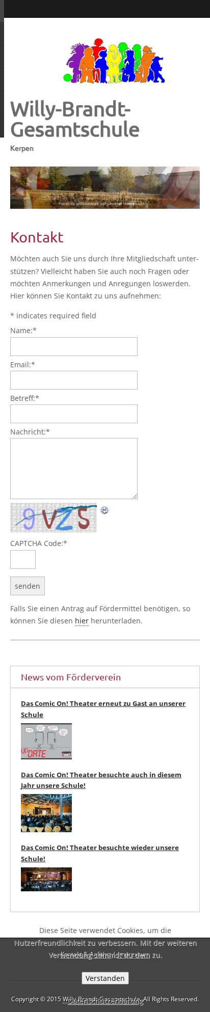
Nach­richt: (30, 431)
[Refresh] (105, 508)
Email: (22, 364)
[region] (105, 188)
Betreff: (24, 398)
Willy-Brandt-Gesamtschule (75, 118)
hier (82, 620)
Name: (23, 330)
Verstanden (105, 978)
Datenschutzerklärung (105, 1000)
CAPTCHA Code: (38, 543)
